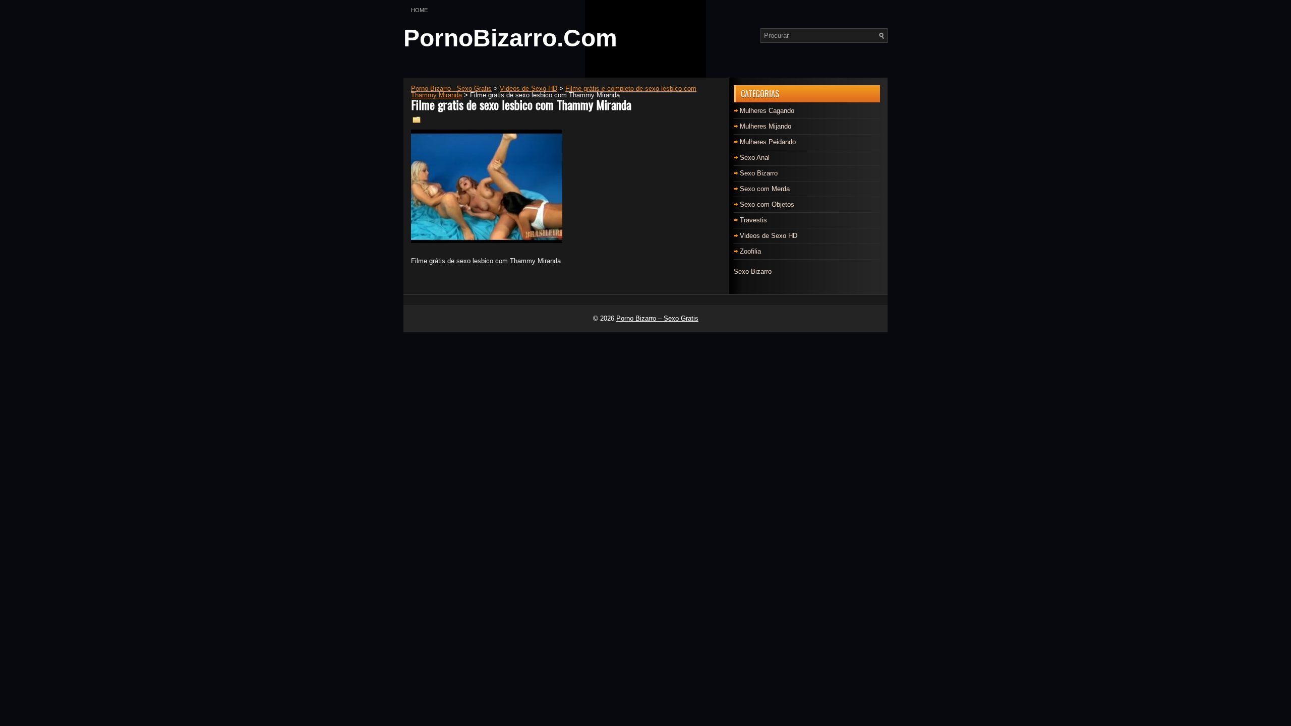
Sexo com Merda (765, 189)
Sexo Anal (755, 157)
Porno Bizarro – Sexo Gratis (657, 318)
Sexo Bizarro (759, 173)
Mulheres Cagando (767, 110)
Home (419, 10)
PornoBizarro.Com (510, 38)
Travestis (753, 220)
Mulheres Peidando (768, 142)
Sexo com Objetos (767, 204)
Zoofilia (750, 251)
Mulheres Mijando (765, 126)
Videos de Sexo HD (768, 235)
